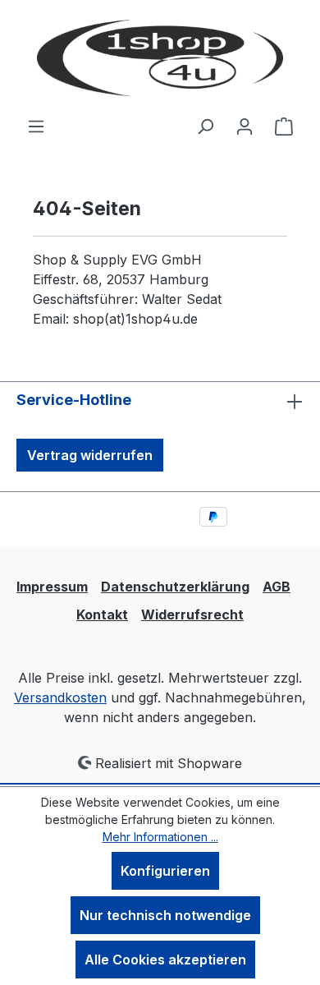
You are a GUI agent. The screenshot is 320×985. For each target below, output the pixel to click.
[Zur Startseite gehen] (160, 58)
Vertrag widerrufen (90, 455)
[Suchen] (205, 125)
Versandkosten (60, 697)
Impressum (52, 586)
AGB (276, 586)
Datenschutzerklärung (175, 586)
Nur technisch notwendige (165, 915)
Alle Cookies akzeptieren (165, 959)
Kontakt (102, 614)
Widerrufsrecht (192, 614)
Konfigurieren (165, 871)
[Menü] (36, 125)
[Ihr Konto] (244, 125)
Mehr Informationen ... (160, 837)
